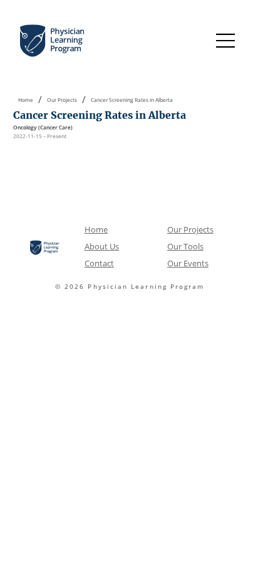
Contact (99, 263)
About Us (102, 246)
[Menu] (226, 40)
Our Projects (190, 229)
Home (96, 229)
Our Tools (185, 246)
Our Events (188, 263)
